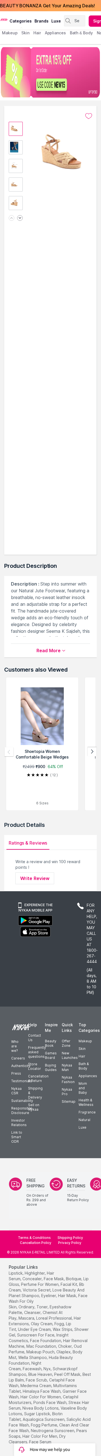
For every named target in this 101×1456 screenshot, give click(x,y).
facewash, (32, 1368)
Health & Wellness (86, 1102)
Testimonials (21, 1081)
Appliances (88, 1076)
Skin (82, 1049)
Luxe (82, 1127)
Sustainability (22, 1101)
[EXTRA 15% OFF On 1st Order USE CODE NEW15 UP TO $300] (50, 72)
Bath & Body (84, 1066)
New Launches (70, 1055)
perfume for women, (40, 1284)
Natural (84, 1120)
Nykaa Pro (67, 1091)
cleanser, (33, 1312)
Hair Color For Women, (41, 1396)
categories (21, 21)
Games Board (51, 1055)
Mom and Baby (83, 1088)
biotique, (74, 1278)
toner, (42, 1306)
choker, (65, 1346)
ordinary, (27, 1306)
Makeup (85, 1041)
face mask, (54, 1278)
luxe (56, 21)
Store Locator (34, 1066)
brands (42, 21)
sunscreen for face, (36, 1335)
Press (16, 1073)
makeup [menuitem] (9, 32)
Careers (18, 1058)
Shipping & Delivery (35, 1092)
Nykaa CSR (16, 1090)
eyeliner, (49, 1295)
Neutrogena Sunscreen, (53, 1430)
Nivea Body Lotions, (40, 1408)
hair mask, (67, 1295)
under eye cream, (35, 1329)
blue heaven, (40, 1374)
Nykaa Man (67, 1067)
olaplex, (64, 1351)
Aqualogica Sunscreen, (44, 1419)
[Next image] (20, 218)
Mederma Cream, (36, 1385)
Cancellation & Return (38, 1078)
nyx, (47, 1368)
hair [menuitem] (37, 32)
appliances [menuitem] (55, 32)
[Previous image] (11, 218)
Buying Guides (51, 1067)
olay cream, (42, 1323)
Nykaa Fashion (68, 1079)
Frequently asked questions (37, 1052)
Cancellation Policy (35, 1243)
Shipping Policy (70, 1238)
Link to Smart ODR (16, 1137)
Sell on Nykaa (33, 1107)
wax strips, (63, 1329)
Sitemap (68, 1101)
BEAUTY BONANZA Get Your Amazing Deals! (47, 5)
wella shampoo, (33, 1357)
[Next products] (92, 751)
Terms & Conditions (34, 1238)
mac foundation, (41, 1346)
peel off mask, (67, 1374)
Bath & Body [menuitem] (81, 32)
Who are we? (15, 1046)
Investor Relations (19, 1122)
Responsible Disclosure (21, 1110)
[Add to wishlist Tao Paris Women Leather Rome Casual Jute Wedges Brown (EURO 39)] (88, 116)
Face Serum (40, 1441)
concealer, (32, 1278)
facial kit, (69, 1284)
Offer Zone (66, 1043)
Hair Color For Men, (40, 1436)
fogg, (59, 1323)
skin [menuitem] (25, 32)
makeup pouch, (40, 1351)
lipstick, (16, 1273)
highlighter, (35, 1273)
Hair (82, 1056)
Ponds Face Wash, (50, 1402)
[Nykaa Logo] (4, 19)
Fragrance (87, 1112)
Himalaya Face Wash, (42, 1391)
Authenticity (21, 1066)
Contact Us (34, 1037)
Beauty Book (50, 1043)
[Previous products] (8, 751)
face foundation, (46, 1340)
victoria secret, (37, 1290)
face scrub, (37, 1380)
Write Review (34, 878)
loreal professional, (54, 1318)
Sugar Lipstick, (37, 1413)
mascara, (27, 1318)
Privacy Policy (69, 1243)
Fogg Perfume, (44, 1425)
